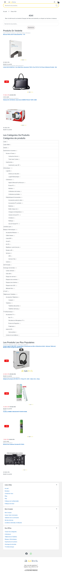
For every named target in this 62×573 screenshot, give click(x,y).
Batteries (10, 206)
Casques (10, 300)
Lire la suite (6, 97)
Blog (6, 496)
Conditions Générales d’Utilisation (13, 522)
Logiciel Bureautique (20, 33)
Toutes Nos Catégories (11, 531)
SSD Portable (6, 264)
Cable (4, 141)
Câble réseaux (9, 235)
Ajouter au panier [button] (7, 64)
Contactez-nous (9, 493)
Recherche (56, 5)
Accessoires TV (10, 314)
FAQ (6, 498)
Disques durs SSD (10, 285)
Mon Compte (8, 512)
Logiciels (8, 171)
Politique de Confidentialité (12, 501)
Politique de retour (9, 503)
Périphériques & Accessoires (9, 65)
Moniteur (10, 188)
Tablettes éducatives (13, 305)
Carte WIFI (8, 238)
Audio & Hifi (5, 98)
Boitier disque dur (13, 209)
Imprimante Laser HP (13, 165)
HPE (9, 256)
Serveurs (8, 253)
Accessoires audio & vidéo (15, 200)
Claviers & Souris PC (13, 215)
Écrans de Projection (13, 323)
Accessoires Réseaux (11, 232)
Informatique (6, 168)
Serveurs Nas (11, 259)
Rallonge (10, 220)
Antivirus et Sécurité (13, 173)
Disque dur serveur (11, 276)
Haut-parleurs (12, 332)
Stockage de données (9, 267)
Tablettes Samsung (13, 308)
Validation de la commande (12, 517)
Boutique (7, 491)
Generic (5, 147)
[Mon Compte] (54, 2)
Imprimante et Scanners (9, 150)
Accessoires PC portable (14, 203)
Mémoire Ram (9, 288)
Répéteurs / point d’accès (12, 247)
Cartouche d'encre (13, 156)
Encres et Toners (10, 153)
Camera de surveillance (13, 98)
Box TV (10, 317)
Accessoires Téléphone (12, 297)
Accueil (5, 11)
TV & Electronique (8, 311)
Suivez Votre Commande (11, 515)
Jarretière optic (7, 226)
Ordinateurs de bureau (14, 191)
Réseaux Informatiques (9, 229)
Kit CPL (8, 244)
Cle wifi (8, 241)
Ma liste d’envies (9, 520)
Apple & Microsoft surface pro (9, 33)
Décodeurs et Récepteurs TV (15, 320)
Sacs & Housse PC (19, 65)
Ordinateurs (27, 33)
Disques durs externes (11, 279)
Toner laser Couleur (13, 159)
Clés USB (8, 273)
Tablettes (8, 303)
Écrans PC (11, 185)
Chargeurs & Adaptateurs (15, 212)
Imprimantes (9, 162)
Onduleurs (11, 218)
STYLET (5, 291)
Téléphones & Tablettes (9, 294)
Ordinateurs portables (14, 194)
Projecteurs (11, 326)
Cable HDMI (6, 144)
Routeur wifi (9, 250)
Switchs (8, 262)
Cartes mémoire (10, 270)
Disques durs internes (11, 282)
